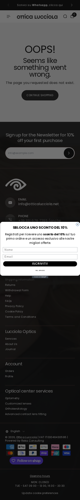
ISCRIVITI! (40, 263)
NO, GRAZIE (40, 270)
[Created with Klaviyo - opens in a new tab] (40, 277)
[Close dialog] (77, 224)
